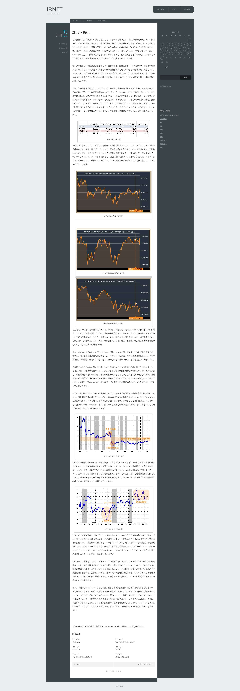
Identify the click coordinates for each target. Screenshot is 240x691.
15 (189, 49)
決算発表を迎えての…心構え (125, 642)
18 (171, 53)
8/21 (161, 122)
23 (162, 57)
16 (162, 53)
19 (175, 53)
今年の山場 (76, 649)
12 (175, 49)
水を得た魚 (163, 119)
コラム (174, 9)
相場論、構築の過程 (122, 657)
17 (167, 53)
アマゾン (119, 649)
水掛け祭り (163, 140)
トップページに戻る (114, 671)
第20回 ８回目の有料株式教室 (169, 115)
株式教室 (187, 9)
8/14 (161, 147)
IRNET (55, 9)
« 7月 (166, 67)
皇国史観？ (163, 144)
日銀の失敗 (76, 642)
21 (184, 53)
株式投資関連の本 (165, 86)
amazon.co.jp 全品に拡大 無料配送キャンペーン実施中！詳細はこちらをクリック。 (109, 626)
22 (189, 53)
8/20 (161, 126)
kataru (63, 52)
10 (167, 49)
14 (184, 49)
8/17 (161, 137)
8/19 (161, 129)
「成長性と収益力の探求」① (82, 657)
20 (180, 53)
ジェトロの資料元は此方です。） (98, 103)
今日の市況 (160, 9)
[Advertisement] (102, 619)
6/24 (78, 664)
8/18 (161, 133)
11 (171, 49)
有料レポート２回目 (144, 664)
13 (180, 49)
